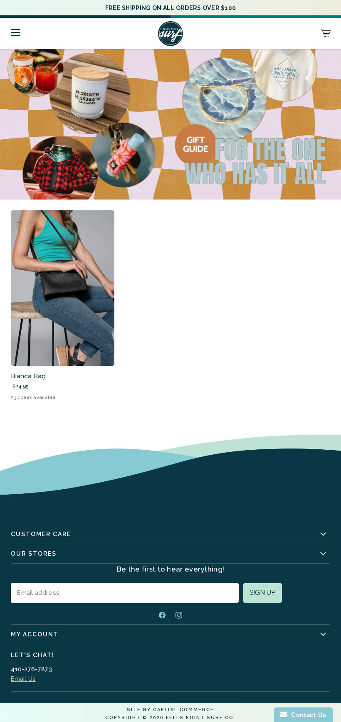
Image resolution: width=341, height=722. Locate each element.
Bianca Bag (28, 376)
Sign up (263, 592)
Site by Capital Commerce (170, 709)
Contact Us (306, 714)
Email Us (23, 678)
